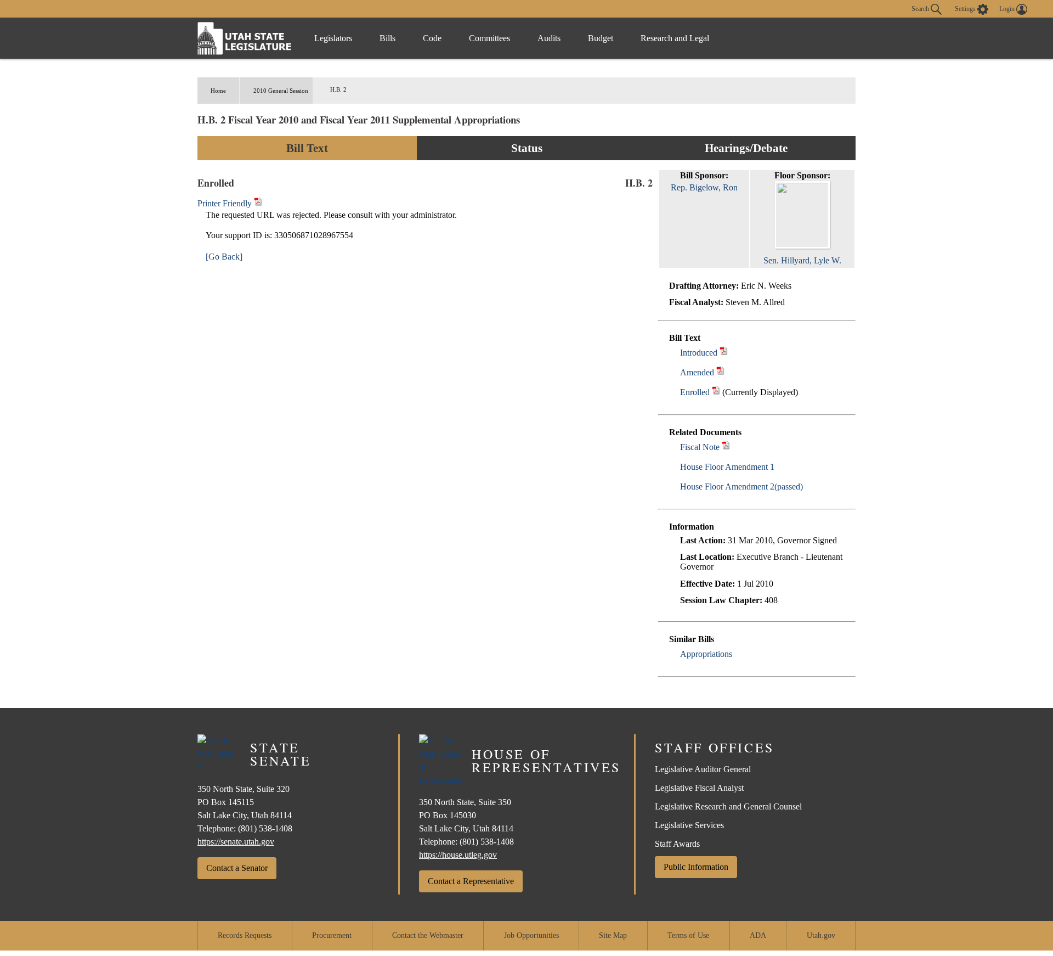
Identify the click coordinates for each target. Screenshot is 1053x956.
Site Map (613, 935)
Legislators (333, 38)
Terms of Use (688, 935)
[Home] (244, 38)
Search (921, 8)
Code (432, 38)
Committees (489, 38)
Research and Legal (675, 38)
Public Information (696, 866)
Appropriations (706, 654)
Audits (549, 38)
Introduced (698, 352)
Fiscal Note (700, 447)
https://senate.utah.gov (235, 841)
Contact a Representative (471, 881)
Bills (387, 38)
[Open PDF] (724, 352)
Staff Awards (677, 843)
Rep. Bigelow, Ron (704, 187)
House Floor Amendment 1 (727, 466)
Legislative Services (689, 825)
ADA (758, 935)
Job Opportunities (531, 935)
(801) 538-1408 (265, 828)
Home (218, 90)
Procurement (332, 935)
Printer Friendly (225, 203)
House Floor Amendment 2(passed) (741, 486)
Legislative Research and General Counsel (728, 806)
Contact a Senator (237, 868)
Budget (600, 38)
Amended (697, 372)
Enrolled (695, 392)
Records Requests (244, 935)
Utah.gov (821, 935)
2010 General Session (280, 90)
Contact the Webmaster (427, 935)
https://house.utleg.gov (458, 854)
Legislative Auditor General (703, 769)
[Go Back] (224, 256)
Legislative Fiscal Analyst (699, 787)
